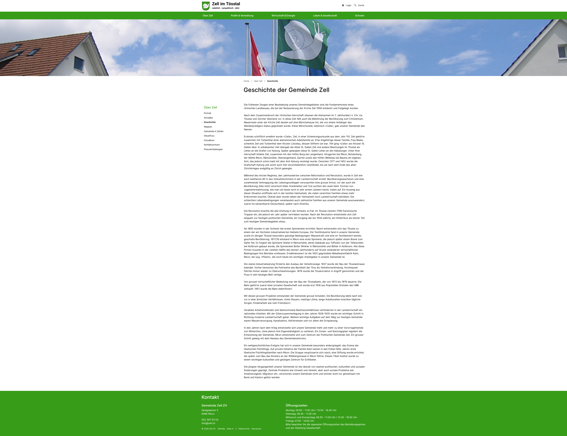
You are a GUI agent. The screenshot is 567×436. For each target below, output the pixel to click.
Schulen (359, 15)
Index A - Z (232, 429)
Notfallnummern (212, 144)
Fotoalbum (209, 140)
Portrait (207, 113)
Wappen (208, 126)
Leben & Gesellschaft (325, 15)
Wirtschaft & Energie (283, 15)
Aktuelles (208, 117)
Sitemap (221, 429)
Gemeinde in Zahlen (213, 131)
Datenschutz (244, 429)
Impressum (256, 429)
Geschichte (216, 122)
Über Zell (208, 15)
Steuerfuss (209, 135)
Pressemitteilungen (213, 149)
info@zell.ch (208, 423)
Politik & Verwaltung (242, 15)
